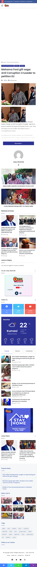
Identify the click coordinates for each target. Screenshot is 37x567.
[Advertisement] (18, 41)
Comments (29, 351)
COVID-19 (27, 555)
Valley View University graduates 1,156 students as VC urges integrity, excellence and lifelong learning (27, 454)
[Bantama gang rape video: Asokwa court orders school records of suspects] (6, 372)
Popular (6, 351)
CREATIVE (4, 531)
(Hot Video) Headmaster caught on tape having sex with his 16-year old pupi (23, 358)
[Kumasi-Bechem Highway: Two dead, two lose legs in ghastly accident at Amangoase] (6, 516)
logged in (10, 265)
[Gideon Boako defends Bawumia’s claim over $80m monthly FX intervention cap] (9, 220)
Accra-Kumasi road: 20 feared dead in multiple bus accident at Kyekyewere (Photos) (23, 393)
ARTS (19, 528)
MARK (10, 534)
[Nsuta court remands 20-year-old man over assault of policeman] (27, 243)
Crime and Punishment (13, 62)
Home (4, 62)
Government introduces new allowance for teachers (21, 400)
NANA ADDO (30, 534)
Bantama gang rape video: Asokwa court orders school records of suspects (23, 366)
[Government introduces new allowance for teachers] (6, 402)
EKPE (11, 531)
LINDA (29, 531)
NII (3, 537)
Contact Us (21, 555)
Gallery (16, 65)
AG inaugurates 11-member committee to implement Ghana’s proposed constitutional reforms (27, 229)
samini (14, 537)
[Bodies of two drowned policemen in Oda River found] (6, 386)
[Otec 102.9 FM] (11, 5)
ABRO (3, 528)
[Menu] (2, 6)
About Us (13, 555)
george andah (22, 531)
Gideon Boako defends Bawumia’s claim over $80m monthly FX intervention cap (8, 230)
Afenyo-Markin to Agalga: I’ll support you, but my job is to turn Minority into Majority (9, 251)
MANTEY (4, 534)
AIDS (8, 528)
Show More (18, 143)
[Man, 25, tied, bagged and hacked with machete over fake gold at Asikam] (30, 508)
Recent (17, 351)
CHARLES (26, 528)
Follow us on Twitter (8, 542)
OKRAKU (8, 537)
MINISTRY (16, 534)
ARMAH (14, 528)
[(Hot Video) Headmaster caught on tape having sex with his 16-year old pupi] (6, 359)
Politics (22, 65)
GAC (16, 531)
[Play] (16, 293)
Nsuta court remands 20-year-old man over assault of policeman (27, 251)
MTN (23, 534)
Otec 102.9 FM (18, 162)
